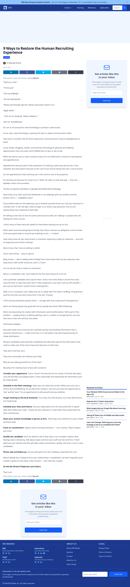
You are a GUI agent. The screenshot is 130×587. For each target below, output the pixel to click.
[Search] (124, 7)
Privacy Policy (104, 548)
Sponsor (70, 552)
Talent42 (38, 557)
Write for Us (71, 560)
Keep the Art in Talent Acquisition (100, 401)
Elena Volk (90, 397)
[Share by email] (59, 72)
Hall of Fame (71, 564)
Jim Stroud (90, 410)
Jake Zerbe (90, 417)
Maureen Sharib (15, 63)
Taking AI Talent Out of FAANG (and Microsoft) (105, 415)
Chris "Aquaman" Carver (95, 403)
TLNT (4, 557)
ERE (4, 548)
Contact (70, 556)
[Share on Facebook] (27, 72)
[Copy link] (75, 72)
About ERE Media (73, 548)
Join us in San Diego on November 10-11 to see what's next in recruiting (65, 2)
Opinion (35, 78)
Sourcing (6, 57)
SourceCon (39, 548)
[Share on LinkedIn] (11, 72)
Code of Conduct (105, 556)
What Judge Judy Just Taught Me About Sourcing (106, 408)
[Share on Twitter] (43, 72)
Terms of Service (105, 552)
